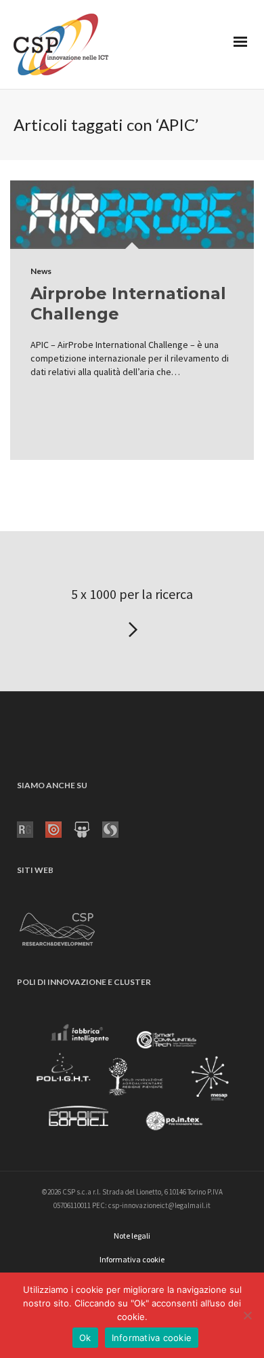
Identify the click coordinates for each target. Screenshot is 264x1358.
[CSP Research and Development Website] (57, 926)
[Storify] (116, 828)
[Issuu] (59, 828)
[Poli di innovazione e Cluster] (132, 1080)
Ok (85, 1337)
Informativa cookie (152, 1337)
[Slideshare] (88, 828)
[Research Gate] (31, 828)
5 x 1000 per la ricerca (132, 593)
